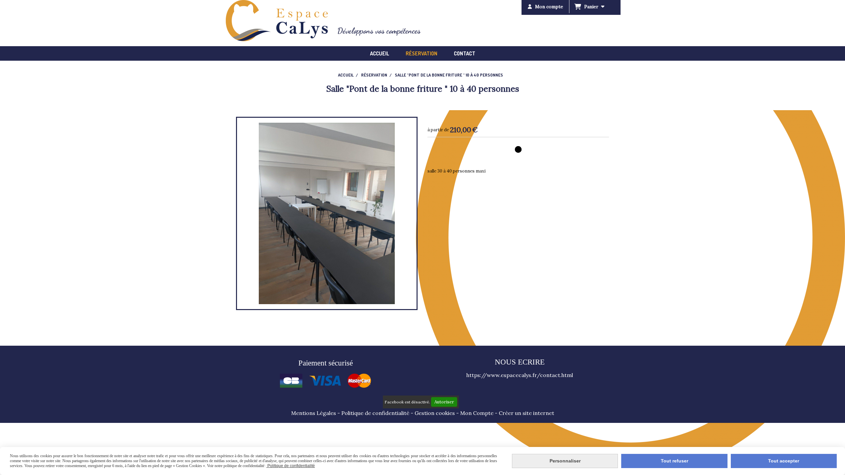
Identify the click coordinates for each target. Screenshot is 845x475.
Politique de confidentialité (375, 413)
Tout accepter (783, 460)
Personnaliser (565, 460)
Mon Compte (476, 413)
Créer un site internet (526, 413)
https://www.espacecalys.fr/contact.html (519, 375)
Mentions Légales (313, 413)
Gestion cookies (435, 413)
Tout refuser (674, 460)
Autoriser (444, 402)
